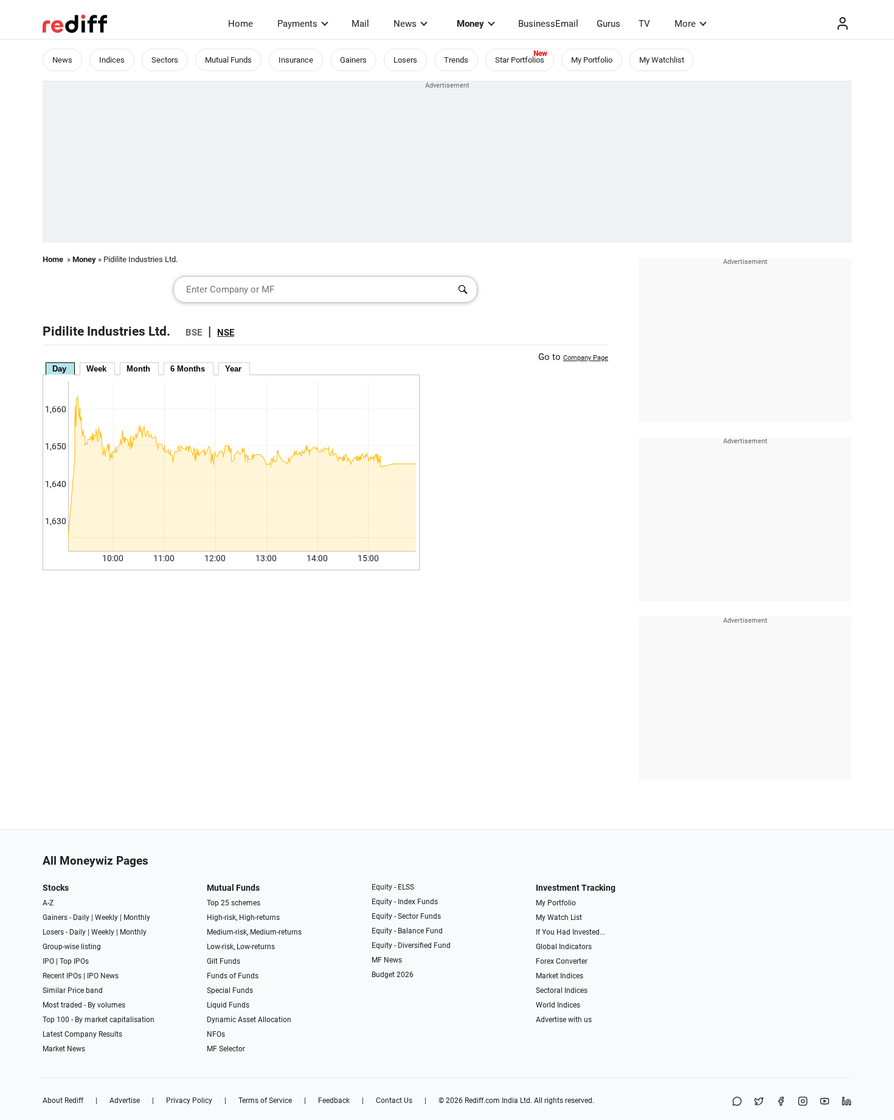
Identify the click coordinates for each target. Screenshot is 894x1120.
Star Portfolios (519, 59)
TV (644, 23)
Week (96, 368)
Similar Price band (73, 990)
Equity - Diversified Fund (411, 945)
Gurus (608, 23)
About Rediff (63, 1100)
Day (59, 368)
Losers (405, 59)
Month (138, 368)
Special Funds (230, 990)
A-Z (48, 903)
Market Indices (559, 976)
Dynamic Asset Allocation (249, 1019)
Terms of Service (265, 1100)
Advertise (124, 1100)
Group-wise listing (72, 946)
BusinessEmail (548, 23)
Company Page (585, 358)
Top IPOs (74, 961)
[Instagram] (803, 1102)
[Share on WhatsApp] (737, 1102)
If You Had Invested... (570, 932)
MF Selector (226, 1049)
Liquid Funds (228, 1005)
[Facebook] (781, 1102)
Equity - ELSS (393, 887)
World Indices (558, 1005)
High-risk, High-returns (243, 917)
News (405, 23)
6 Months (187, 368)
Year (233, 368)
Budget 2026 (393, 974)
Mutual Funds (228, 59)
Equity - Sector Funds (406, 916)
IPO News (103, 976)
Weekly (106, 917)
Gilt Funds (223, 961)
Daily (81, 917)
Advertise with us (564, 1019)
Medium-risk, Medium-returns (254, 932)
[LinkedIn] (846, 1102)
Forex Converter (561, 961)
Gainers (353, 59)
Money (470, 23)
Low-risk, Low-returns (241, 946)
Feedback (334, 1100)
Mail (360, 23)
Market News (64, 1049)
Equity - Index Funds (405, 901)
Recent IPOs (62, 976)
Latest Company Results (82, 1034)
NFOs (216, 1034)
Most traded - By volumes (84, 1005)
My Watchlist (661, 59)
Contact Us (394, 1100)
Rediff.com (482, 1100)
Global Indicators (564, 946)
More (685, 23)
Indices (112, 59)
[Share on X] (759, 1102)
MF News (387, 960)
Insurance (296, 59)
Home (240, 23)
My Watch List (559, 917)
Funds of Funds (232, 976)
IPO (48, 961)
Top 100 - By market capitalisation (98, 1019)
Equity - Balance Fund (407, 931)
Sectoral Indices (561, 990)
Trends (456, 59)
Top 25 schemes (233, 903)
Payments (297, 23)
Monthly (136, 917)
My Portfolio (591, 59)
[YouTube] (825, 1102)
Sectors (164, 59)
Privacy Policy (189, 1100)
